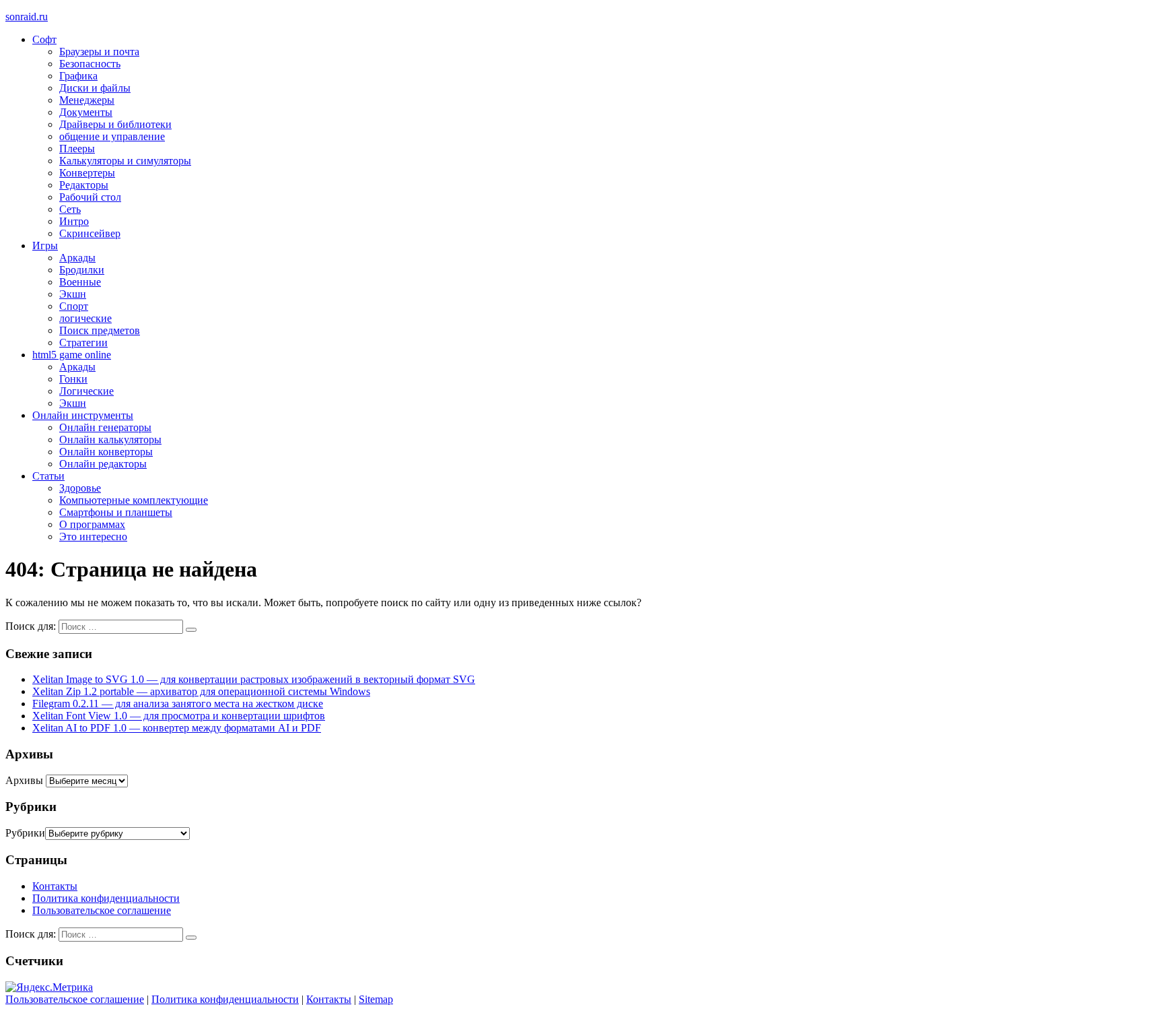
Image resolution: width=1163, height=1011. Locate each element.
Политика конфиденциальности (106, 898)
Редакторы (83, 185)
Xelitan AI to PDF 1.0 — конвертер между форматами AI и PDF (176, 727)
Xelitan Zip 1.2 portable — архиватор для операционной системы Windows (201, 691)
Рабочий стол (90, 197)
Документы (85, 112)
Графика (78, 75)
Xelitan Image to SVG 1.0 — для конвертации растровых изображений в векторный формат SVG (253, 679)
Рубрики (25, 833)
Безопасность (89, 63)
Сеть (70, 209)
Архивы (24, 780)
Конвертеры (87, 172)
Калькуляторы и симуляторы (125, 160)
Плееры (77, 148)
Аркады (77, 257)
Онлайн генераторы (105, 427)
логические (85, 318)
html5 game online (71, 354)
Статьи (48, 476)
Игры (45, 245)
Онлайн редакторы (103, 463)
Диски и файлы (95, 88)
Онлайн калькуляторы (110, 439)
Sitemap (376, 999)
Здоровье (80, 488)
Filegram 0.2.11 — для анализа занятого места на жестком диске (177, 703)
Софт (44, 39)
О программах (92, 524)
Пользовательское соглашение (101, 910)
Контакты (54, 886)
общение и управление (112, 136)
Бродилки (81, 269)
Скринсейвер (89, 233)
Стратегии (83, 342)
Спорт (73, 306)
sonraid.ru (26, 16)
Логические (86, 391)
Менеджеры (86, 100)
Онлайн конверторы (106, 451)
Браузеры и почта (99, 51)
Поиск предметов (99, 330)
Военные (80, 282)
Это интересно (93, 536)
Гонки (73, 379)
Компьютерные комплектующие (133, 500)
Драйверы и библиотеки (115, 124)
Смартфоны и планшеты (115, 512)
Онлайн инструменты (82, 415)
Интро (74, 221)
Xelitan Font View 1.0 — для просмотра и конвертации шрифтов (178, 715)
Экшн (72, 294)
